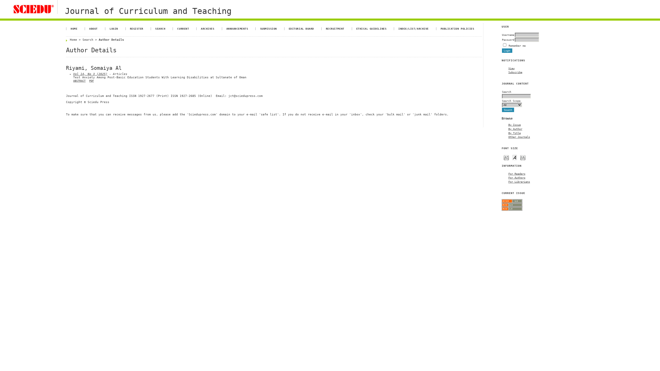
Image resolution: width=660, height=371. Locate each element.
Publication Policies (457, 28)
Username (508, 34)
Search (160, 28)
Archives (207, 28)
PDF (91, 80)
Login (114, 28)
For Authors (516, 177)
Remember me (517, 45)
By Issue (514, 124)
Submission (268, 28)
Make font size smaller (506, 157)
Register (136, 28)
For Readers (516, 173)
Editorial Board (301, 28)
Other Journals (519, 136)
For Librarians (519, 181)
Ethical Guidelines (371, 28)
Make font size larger (522, 157)
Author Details (111, 39)
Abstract (79, 80)
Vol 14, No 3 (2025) (90, 74)
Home (74, 28)
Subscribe (515, 72)
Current (183, 28)
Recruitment (335, 28)
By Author (515, 128)
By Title (514, 132)
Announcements (237, 28)
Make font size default (514, 157)
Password (508, 39)
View (511, 68)
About (93, 28)
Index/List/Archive (413, 28)
